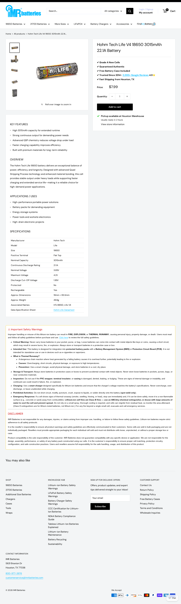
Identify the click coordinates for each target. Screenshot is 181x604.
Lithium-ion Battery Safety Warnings (62, 487)
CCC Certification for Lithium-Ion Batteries (63, 510)
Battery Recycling (57, 539)
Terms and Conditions (151, 508)
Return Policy (147, 489)
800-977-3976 (14, 573)
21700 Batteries (38, 23)
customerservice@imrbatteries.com (24, 577)
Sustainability (55, 544)
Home (8, 34)
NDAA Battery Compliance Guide (62, 518)
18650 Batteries (14, 23)
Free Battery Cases (150, 499)
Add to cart (115, 106)
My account (146, 12)
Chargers (10, 499)
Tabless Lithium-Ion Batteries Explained (63, 525)
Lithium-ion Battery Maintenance (58, 533)
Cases (9, 503)
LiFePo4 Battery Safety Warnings (60, 495)
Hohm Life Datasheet (64, 310)
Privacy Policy (147, 503)
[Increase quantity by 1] (127, 96)
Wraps (9, 512)
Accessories (122, 23)
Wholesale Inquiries (150, 512)
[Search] (129, 11)
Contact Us (146, 485)
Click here (63, 337)
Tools (8, 508)
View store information (112, 124)
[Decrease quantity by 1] (112, 96)
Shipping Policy (148, 494)
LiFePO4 (78, 23)
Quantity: (102, 96)
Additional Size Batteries (18, 494)
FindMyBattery (146, 24)
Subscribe (100, 506)
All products (19, 34)
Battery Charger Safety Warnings (60, 502)
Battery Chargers (99, 23)
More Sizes (60, 23)
